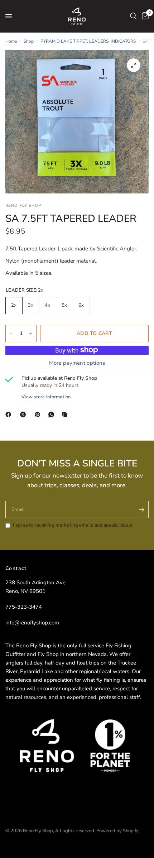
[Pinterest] (39, 414)
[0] (144, 16)
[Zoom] (133, 65)
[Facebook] (9, 414)
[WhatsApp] (52, 414)
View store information (46, 397)
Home (11, 41)
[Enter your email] (141, 509)
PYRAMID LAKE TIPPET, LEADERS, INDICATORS (88, 41)
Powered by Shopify (117, 831)
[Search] (133, 16)
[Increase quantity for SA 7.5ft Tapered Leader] (30, 333)
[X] (24, 414)
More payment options (77, 363)
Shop (29, 41)
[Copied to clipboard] (66, 414)
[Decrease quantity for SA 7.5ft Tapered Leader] (11, 333)
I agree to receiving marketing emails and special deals (72, 525)
